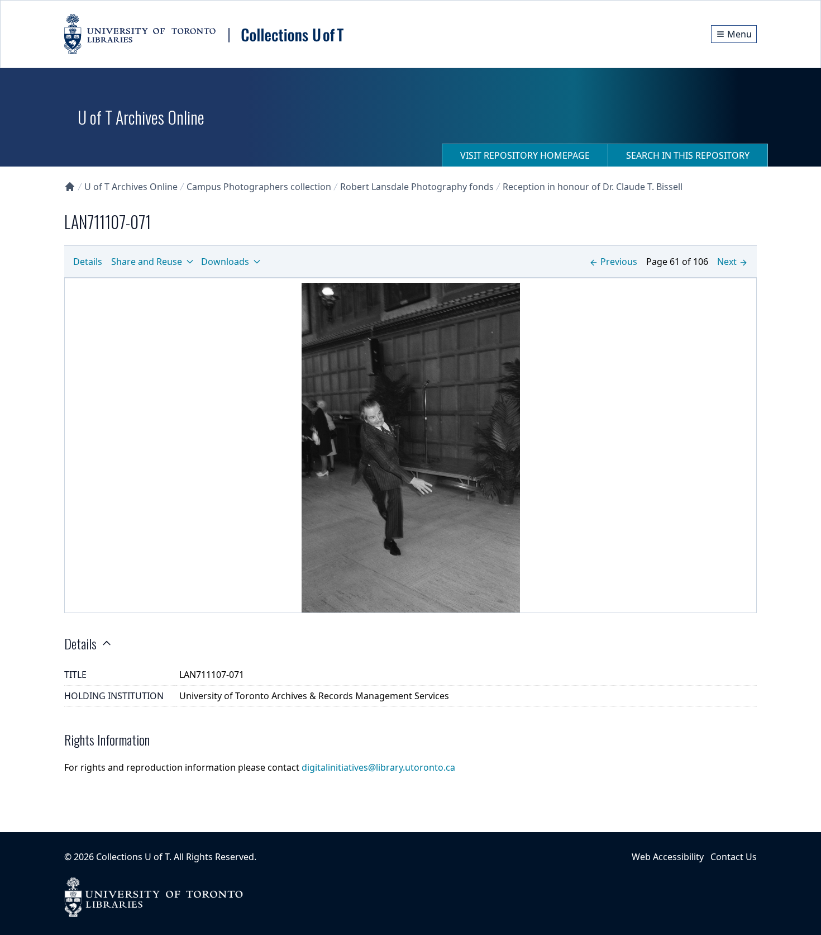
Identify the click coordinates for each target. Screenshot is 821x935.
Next (727, 261)
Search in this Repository (688, 155)
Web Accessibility (668, 857)
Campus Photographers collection (259, 187)
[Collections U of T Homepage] (69, 186)
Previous (618, 261)
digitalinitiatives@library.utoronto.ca (378, 767)
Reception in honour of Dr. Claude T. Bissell (592, 187)
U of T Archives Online (131, 187)
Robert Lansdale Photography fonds (417, 187)
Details (87, 261)
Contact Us (733, 857)
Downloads (225, 261)
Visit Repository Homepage (525, 155)
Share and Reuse (146, 261)
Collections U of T (132, 857)
